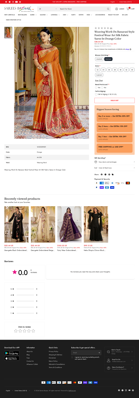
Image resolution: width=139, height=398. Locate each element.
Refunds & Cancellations (57, 364)
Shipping (96, 46)
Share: (96, 174)
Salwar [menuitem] (43, 15)
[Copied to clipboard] (112, 174)
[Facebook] (6, 2)
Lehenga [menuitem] (54, 15)
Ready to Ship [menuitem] (113, 15)
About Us (30, 351)
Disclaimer (52, 358)
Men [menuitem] (64, 15)
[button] (24, 289)
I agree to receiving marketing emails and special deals (87, 358)
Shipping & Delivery (55, 355)
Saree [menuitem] (32, 15)
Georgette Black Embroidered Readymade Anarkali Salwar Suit (16, 250)
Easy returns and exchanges (108, 162)
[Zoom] (85, 31)
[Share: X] (105, 174)
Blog (28, 355)
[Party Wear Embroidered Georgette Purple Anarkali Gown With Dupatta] (69, 224)
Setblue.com (72, 391)
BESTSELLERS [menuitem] (22, 15)
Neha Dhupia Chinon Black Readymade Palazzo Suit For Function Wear (94, 250)
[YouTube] (16, 2)
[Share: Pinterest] (109, 174)
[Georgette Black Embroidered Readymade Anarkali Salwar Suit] (16, 224)
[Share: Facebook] (101, 174)
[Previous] (4, 228)
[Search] (108, 8)
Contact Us (30, 361)
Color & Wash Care (105, 168)
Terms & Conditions (55, 367)
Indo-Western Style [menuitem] (13, 20)
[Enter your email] (99, 352)
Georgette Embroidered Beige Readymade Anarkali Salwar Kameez (42, 250)
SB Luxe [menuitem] (125, 15)
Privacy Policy (53, 351)
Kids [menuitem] (88, 15)
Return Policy (53, 361)
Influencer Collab (32, 364)
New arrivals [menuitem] (9, 15)
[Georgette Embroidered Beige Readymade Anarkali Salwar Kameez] (43, 224)
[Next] (134, 228)
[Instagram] (13, 2)
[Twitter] (9, 2)
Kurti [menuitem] (73, 15)
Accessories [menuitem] (100, 15)
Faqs (28, 358)
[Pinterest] (20, 2)
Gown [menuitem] (81, 15)
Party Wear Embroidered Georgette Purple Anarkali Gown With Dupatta (67, 250)
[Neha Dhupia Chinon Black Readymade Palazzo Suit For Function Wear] (96, 224)
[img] (101, 28)
